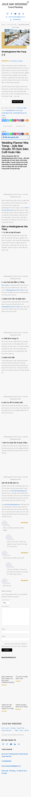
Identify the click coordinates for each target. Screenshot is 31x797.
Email (4, 636)
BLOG (21, 730)
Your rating (6, 600)
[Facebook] (3, 120)
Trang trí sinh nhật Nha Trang (22, 706)
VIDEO (16, 730)
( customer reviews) (16, 61)
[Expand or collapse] (28, 137)
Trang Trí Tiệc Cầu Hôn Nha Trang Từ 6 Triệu (8, 706)
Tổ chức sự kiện (11, 24)
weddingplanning (7, 113)
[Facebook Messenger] (5, 134)
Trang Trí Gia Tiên (6, 730)
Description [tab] (7, 126)
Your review (6, 606)
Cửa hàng (12, 728)
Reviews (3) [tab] (20, 126)
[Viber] (20, 120)
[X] (22, 120)
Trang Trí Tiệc (20, 728)
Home (3, 24)
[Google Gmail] (25, 120)
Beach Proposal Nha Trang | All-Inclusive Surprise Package (8, 679)
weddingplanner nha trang (14, 110)
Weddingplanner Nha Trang (14, 290)
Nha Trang (5, 285)
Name (4, 629)
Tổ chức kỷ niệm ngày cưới (22, 677)
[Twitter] (8, 120)
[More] (27, 120)
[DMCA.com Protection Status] (13, 790)
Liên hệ (26, 730)
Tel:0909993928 (6, 761)
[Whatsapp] (10, 120)
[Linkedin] (13, 120)
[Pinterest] (15, 120)
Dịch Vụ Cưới (5, 728)
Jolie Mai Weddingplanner (19, 491)
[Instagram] (18, 120)
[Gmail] (25, 134)
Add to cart (17, 101)
